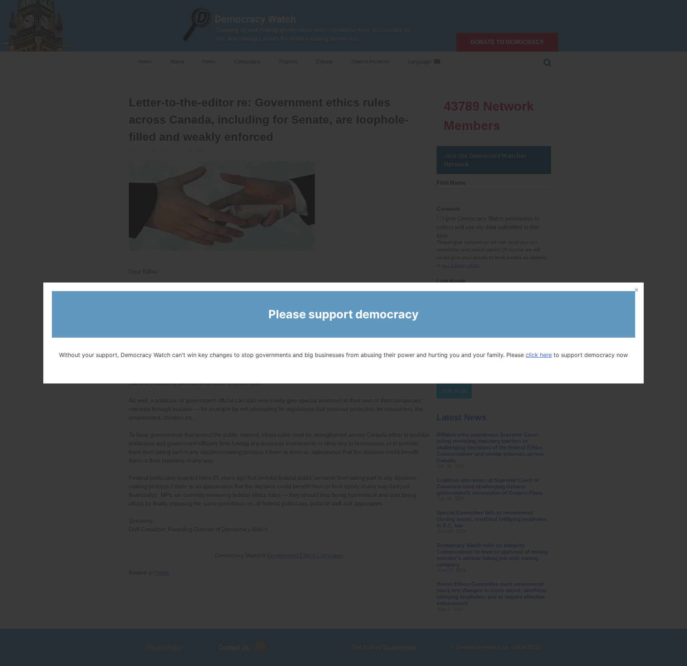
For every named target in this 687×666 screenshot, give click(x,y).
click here (539, 354)
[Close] (636, 290)
